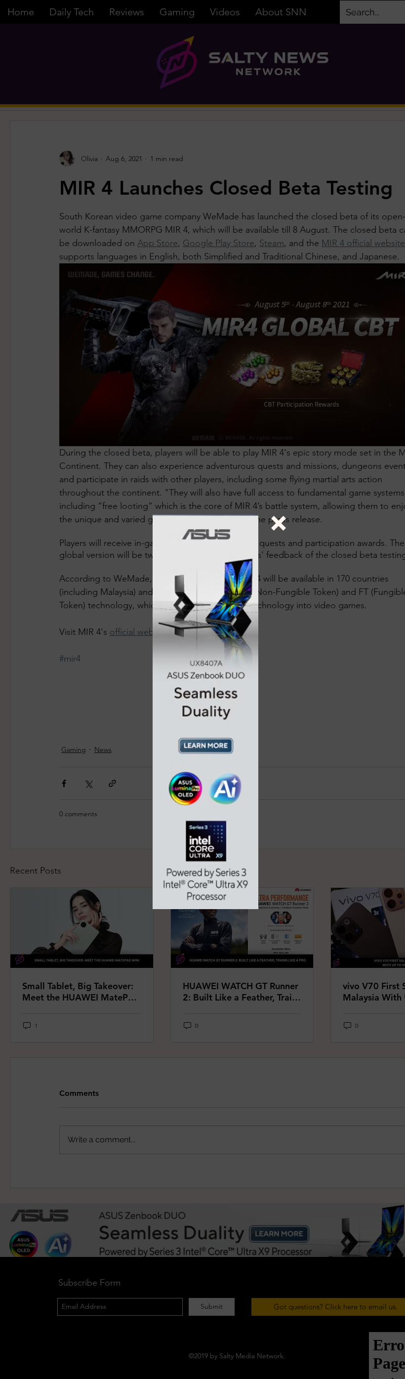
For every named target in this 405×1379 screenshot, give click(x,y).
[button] (278, 523)
